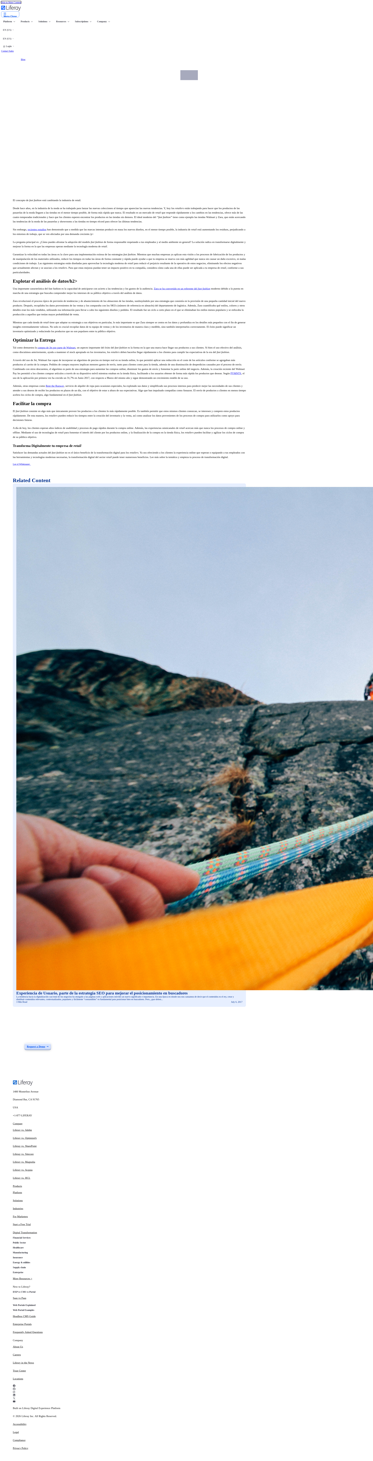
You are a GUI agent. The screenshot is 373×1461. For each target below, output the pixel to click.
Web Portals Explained (24, 1305)
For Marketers (20, 1216)
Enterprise (18, 1272)
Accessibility (20, 1424)
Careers (17, 1354)
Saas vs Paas (19, 1298)
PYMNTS (236, 373)
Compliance (19, 1440)
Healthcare (18, 1247)
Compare (17, 1123)
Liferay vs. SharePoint (25, 1146)
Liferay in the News (23, 1362)
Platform (17, 1192)
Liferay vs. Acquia (22, 1169)
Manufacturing (20, 1252)
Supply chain (19, 1267)
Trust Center (19, 1370)
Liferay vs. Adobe (22, 1130)
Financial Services (22, 1237)
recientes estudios (37, 229)
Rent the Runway (55, 385)
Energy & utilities (21, 1262)
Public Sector (19, 1242)
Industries (18, 1208)
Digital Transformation (25, 1232)
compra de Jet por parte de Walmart (56, 347)
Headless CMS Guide (24, 1316)
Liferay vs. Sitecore (23, 1154)
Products (17, 1186)
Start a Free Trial (22, 1224)
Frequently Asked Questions (28, 1332)
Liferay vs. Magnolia (24, 1161)
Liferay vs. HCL (21, 1177)
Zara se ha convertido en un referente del (182, 288)
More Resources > (22, 1278)
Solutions (18, 1200)
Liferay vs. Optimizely (25, 1138)
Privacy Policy (20, 1448)
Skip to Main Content (11, 2)
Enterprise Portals (22, 1324)
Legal (16, 1432)
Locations (18, 1378)
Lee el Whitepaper (22, 464)
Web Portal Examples (23, 1310)
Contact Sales (7, 51)
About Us (18, 1346)
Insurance (18, 1257)
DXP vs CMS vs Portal (24, 1292)
